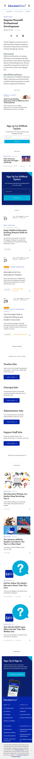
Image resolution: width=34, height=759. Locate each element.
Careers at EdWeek (9, 721)
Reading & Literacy (10, 95)
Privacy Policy (19, 750)
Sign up (17, 198)
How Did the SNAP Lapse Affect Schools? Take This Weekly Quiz (14, 629)
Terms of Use (22, 755)
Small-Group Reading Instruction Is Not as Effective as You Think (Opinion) (16, 100)
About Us (7, 704)
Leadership (9, 11)
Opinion (6, 96)
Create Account (17, 674)
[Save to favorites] (17, 36)
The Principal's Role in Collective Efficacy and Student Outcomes (13, 317)
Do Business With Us (26, 726)
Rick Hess (6, 166)
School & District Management (14, 309)
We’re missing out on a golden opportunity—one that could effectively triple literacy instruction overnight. (15, 107)
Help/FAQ (23, 711)
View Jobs (11, 377)
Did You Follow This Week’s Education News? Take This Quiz (15, 585)
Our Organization (9, 708)
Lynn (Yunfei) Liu (8, 596)
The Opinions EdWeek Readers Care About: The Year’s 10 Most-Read (14, 541)
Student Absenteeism (17, 267)
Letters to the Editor (26, 708)
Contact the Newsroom (27, 717)
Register (7, 249)
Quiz (13, 580)
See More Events (17, 346)
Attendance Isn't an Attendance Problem (13, 273)
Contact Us (24, 704)
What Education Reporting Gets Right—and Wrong (11, 160)
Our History (7, 711)
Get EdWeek (7, 726)
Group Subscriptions (10, 735)
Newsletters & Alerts (10, 732)
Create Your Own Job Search (16, 455)
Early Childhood (9, 225)
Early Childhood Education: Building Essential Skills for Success (15, 232)
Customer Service (25, 714)
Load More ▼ (17, 651)
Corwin (16, 290)
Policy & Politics (18, 11)
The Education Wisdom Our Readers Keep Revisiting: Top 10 (15, 496)
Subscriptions (8, 729)
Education (8, 17)
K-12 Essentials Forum (11, 227)
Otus (26, 334)
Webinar (6, 269)
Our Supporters (8, 717)
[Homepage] (17, 5)
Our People (7, 714)
